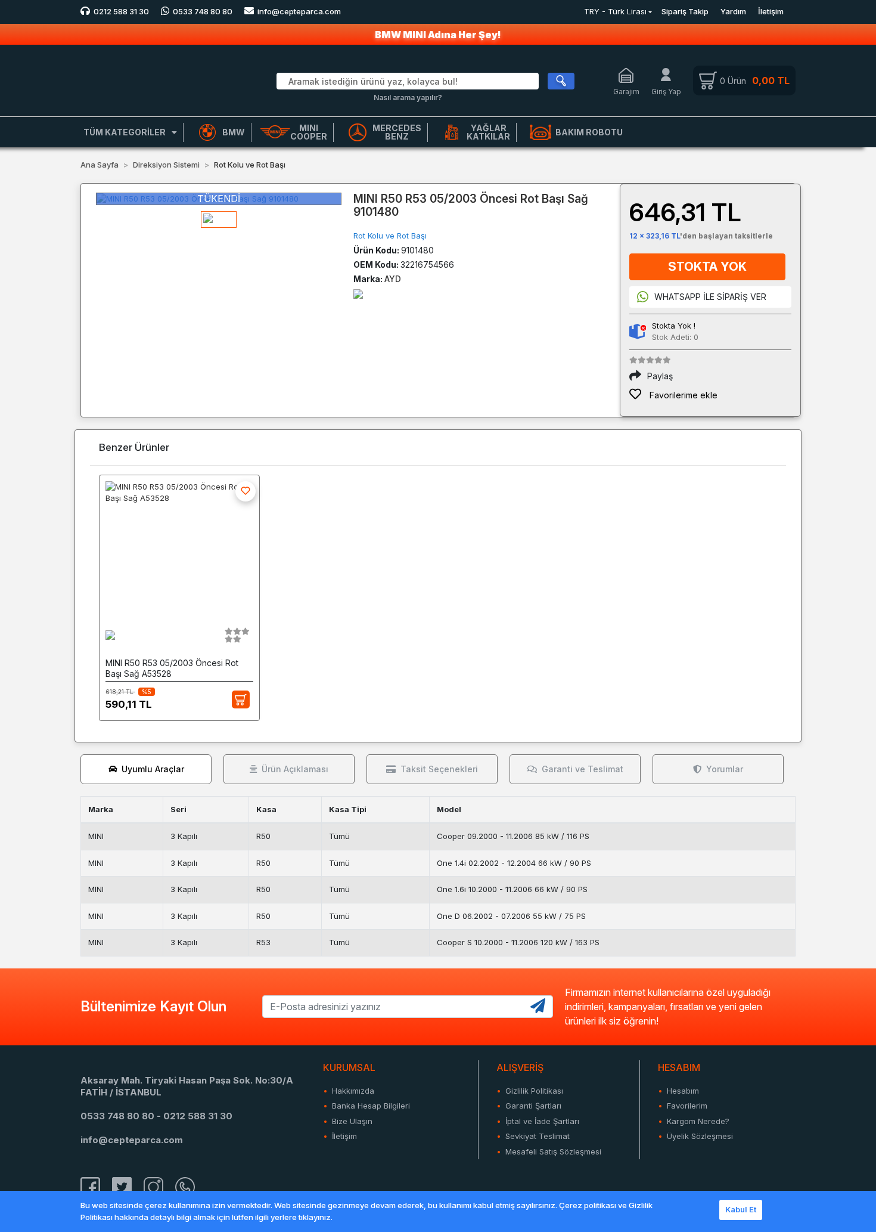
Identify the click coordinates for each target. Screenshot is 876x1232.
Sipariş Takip (685, 11)
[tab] (146, 769)
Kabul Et (740, 1209)
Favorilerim (687, 1105)
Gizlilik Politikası (534, 1090)
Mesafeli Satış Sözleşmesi (553, 1151)
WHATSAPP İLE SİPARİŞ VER (710, 297)
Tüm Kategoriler (124, 132)
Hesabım (683, 1090)
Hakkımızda (353, 1090)
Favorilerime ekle (682, 395)
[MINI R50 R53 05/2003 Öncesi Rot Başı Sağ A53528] (179, 546)
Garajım (626, 91)
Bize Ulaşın (352, 1121)
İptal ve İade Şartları (542, 1121)
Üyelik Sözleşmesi (700, 1136)
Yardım (733, 11)
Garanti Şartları (533, 1105)
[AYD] (358, 293)
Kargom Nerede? (698, 1121)
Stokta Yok (707, 266)
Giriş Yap (666, 91)
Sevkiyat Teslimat (537, 1136)
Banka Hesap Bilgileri (371, 1105)
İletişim (771, 11)
